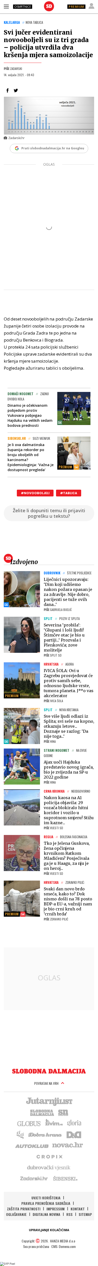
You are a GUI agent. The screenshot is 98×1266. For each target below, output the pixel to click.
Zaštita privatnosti (23, 1208)
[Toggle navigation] (6, 6)
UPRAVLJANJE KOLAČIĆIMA (49, 1230)
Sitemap (85, 1214)
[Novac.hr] (67, 1145)
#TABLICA (68, 493)
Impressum (55, 1208)
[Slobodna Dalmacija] (49, 6)
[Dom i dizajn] (74, 1134)
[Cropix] (49, 1156)
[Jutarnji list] (49, 1101)
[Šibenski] (65, 1178)
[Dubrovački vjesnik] (49, 1167)
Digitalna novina (46, 1214)
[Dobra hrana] (45, 1134)
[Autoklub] (32, 1145)
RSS (69, 1214)
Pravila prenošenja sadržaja (45, 1203)
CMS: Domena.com (63, 1246)
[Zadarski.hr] (34, 1178)
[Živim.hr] (54, 1123)
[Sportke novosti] (63, 1112)
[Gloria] (74, 1123)
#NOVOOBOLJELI (35, 493)
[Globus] (29, 1123)
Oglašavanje (16, 1214)
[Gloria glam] (20, 1134)
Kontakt (78, 1208)
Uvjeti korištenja (46, 1197)
